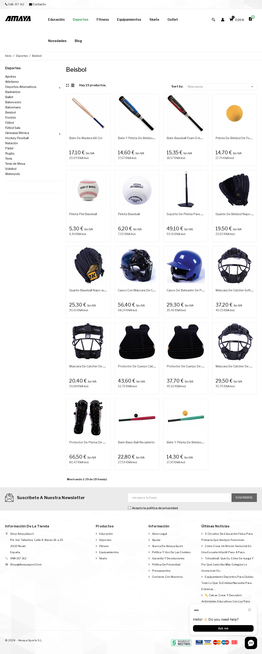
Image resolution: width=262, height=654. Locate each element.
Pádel (9, 148)
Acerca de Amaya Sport (167, 546)
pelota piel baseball (83, 214)
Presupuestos (161, 570)
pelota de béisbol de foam (235, 138)
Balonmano (13, 107)
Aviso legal (159, 533)
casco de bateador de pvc (186, 290)
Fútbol (9, 123)
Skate (103, 558)
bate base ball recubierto (136, 442)
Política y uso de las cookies (171, 552)
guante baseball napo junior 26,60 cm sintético (103, 290)
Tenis (8, 158)
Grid (68, 85)
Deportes (13, 68)
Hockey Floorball (17, 138)
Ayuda (156, 540)
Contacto (39, 4)
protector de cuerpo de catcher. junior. (194, 366)
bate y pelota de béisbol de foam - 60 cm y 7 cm (202, 442)
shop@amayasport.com (26, 564)
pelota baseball (129, 214)
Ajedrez (10, 76)
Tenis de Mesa (15, 164)
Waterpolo (12, 174)
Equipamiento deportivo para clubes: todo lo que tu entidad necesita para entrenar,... (227, 583)
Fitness (104, 546)
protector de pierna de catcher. (91, 442)
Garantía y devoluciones (168, 558)
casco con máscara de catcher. (140, 290)
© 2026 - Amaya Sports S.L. (24, 640)
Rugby (10, 153)
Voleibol (10, 169)
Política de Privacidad (166, 564)
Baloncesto (13, 102)
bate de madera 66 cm (85, 138)
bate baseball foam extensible (188, 138)
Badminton (12, 92)
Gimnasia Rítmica (17, 133)
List (73, 85)
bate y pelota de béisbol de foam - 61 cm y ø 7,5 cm (156, 138)
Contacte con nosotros (167, 576)
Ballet (9, 97)
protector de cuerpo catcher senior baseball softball (155, 366)
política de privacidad (162, 508)
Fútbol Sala (12, 128)
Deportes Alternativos (20, 87)
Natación (11, 143)
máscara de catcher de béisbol (238, 366)
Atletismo (12, 82)
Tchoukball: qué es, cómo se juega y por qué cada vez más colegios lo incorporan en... (227, 564)
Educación (106, 533)
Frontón (10, 117)
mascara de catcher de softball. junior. (96, 366)
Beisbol (10, 112)
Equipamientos (109, 552)
